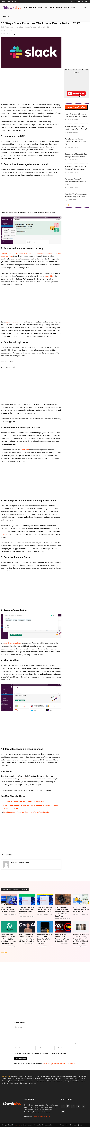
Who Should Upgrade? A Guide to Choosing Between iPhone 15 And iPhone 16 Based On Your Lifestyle (81, 939)
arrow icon (25, 449)
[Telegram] (79, 1)
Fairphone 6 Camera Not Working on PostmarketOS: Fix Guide (75, 181)
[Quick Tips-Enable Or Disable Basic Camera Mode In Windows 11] (45, 899)
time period (5, 534)
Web (39, 7)
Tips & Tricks (9, 27)
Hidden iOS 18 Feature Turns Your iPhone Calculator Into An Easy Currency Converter (45, 939)
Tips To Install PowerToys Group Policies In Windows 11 (9, 909)
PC (25, 7)
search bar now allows (12, 643)
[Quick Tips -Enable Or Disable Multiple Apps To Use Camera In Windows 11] (27, 899)
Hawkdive (17, 1125)
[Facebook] (68, 1)
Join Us (80, 1125)
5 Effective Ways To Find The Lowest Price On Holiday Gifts (81, 909)
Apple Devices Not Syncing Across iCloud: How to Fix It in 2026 (75, 141)
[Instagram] (71, 1)
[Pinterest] (75, 1)
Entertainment (55, 7)
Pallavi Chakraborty (9, 34)
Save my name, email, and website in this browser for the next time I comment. (41, 1053)
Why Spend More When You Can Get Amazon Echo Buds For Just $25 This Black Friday (62, 911)
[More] (57, 875)
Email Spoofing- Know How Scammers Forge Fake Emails (26, 812)
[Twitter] (82, 1)
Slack (9, 854)
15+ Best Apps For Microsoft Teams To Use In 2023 (23, 801)
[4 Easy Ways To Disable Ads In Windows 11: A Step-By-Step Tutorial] (63, 927)
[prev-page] (66, 205)
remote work (26, 779)
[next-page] (69, 205)
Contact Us (73, 1125)
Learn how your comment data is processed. (59, 1064)
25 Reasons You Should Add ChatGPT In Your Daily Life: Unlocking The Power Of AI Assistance (8, 939)
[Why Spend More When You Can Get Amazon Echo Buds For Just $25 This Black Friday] (63, 899)
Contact (6, 16)
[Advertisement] (31, 86)
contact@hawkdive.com (41, 1116)
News (65, 7)
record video (49, 276)
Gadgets (31, 7)
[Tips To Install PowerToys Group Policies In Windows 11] (9, 899)
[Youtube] (86, 1)
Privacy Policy (64, 1125)
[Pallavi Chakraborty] (6, 864)
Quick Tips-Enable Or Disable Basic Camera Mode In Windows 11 (44, 909)
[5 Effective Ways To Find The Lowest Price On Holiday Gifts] (81, 899)
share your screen (12, 322)
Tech (45, 7)
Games (73, 7)
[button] (85, 7)
